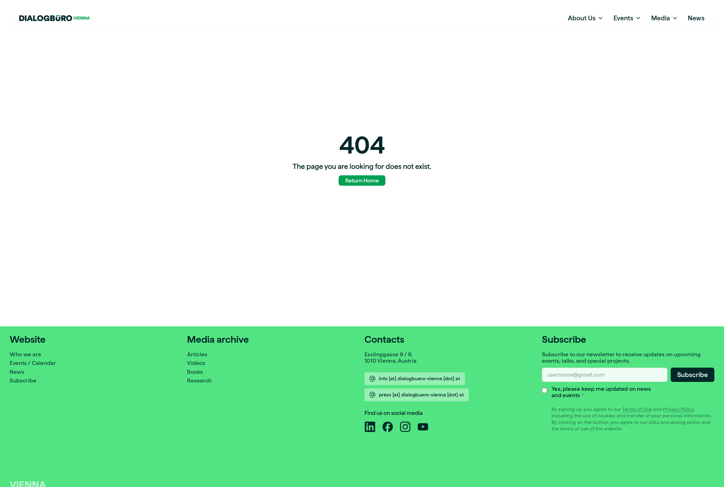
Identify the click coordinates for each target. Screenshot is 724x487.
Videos (196, 363)
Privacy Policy (678, 409)
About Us (582, 18)
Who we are (25, 354)
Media (660, 18)
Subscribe (23, 380)
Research (199, 380)
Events (624, 18)
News (696, 18)
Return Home (362, 180)
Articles (197, 354)
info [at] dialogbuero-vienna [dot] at (419, 378)
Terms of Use (637, 409)
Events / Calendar (33, 363)
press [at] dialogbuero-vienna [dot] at (421, 395)
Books (195, 372)
